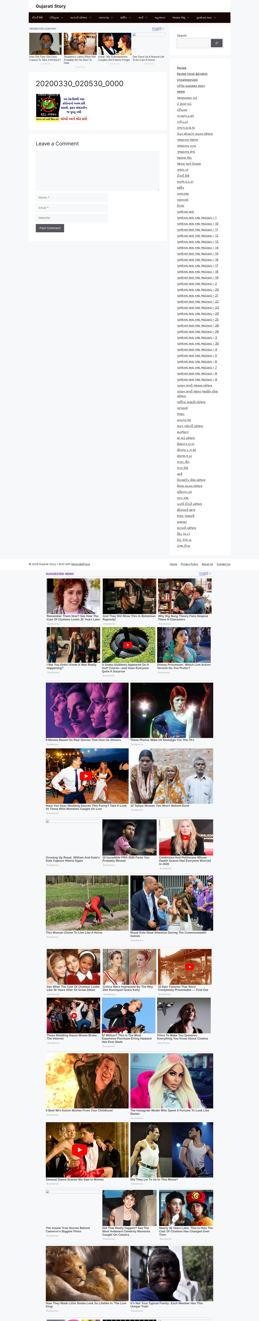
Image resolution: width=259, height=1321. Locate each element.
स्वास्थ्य (181, 92)
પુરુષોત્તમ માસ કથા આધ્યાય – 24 (198, 313)
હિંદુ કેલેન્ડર (184, 540)
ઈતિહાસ (54, 17)
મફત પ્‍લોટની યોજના (190, 426)
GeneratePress (80, 564)
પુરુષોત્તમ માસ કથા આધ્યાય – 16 (197, 259)
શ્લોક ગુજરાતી (186, 516)
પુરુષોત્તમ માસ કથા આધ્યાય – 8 (197, 373)
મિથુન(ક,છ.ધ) (185, 444)
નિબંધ (180, 205)
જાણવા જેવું (178, 17)
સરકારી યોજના (78, 17)
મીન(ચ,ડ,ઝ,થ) (186, 450)
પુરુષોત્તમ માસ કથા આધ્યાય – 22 (198, 301)
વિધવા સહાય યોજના (189, 486)
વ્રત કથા (182, 498)
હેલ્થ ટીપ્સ (183, 546)
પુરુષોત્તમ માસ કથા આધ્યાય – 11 (197, 229)
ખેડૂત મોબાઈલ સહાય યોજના (195, 134)
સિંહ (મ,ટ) (183, 534)
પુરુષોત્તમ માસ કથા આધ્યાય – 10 (197, 223)
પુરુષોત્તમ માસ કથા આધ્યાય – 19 (197, 277)
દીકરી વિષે (37, 17)
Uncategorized (187, 80)
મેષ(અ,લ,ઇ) (184, 456)
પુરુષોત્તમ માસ (204, 17)
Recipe (181, 68)
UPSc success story (191, 86)
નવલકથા (183, 193)
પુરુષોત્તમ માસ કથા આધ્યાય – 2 (197, 283)
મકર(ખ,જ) (184, 420)
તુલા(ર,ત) (182, 169)
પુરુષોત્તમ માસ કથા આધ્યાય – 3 (197, 337)
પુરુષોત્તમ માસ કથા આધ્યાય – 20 (198, 289)
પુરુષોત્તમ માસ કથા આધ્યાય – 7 (197, 367)
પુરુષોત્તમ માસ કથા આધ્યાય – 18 (197, 271)
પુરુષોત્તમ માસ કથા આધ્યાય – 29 (198, 331)
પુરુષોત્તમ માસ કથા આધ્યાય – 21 (197, 295)
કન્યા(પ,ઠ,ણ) (185, 116)
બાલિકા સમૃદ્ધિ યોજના (191, 402)
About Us (207, 564)
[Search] (217, 43)
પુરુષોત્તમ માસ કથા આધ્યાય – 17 (197, 265)
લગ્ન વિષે (182, 468)
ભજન (180, 414)
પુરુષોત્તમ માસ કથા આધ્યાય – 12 (197, 235)
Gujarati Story (51, 6)
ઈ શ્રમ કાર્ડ (184, 104)
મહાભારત (160, 17)
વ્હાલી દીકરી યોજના (189, 504)
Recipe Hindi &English (192, 74)
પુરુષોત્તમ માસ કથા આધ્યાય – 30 (198, 343)
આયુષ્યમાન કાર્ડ (187, 98)
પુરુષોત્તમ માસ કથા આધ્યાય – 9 (197, 379)
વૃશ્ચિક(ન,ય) (184, 492)
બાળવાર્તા (182, 408)
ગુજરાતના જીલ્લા (187, 140)
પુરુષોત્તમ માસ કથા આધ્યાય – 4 (197, 349)
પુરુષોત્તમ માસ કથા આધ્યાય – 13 (197, 241)
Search (182, 35)
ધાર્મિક (123, 17)
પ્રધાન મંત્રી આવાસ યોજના (194, 385)
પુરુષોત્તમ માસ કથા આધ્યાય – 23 (198, 307)
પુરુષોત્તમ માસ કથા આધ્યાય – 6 (197, 361)
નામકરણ (104, 17)
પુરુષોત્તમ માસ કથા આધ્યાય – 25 (198, 319)
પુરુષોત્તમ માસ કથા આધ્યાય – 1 (197, 217)
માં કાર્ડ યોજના (186, 438)
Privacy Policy (189, 564)
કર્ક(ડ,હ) (182, 122)
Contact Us (223, 564)
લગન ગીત (183, 462)
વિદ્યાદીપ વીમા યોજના (191, 480)
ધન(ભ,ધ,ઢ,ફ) (185, 181)
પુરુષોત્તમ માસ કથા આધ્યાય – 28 (198, 325)
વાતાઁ (140, 17)
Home (173, 564)
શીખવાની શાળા (186, 510)
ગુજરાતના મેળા (186, 152)
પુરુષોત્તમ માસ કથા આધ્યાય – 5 (197, 355)
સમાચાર (182, 522)
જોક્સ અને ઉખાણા (189, 163)
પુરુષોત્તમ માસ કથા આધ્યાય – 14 (197, 247)
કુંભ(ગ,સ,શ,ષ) (186, 128)
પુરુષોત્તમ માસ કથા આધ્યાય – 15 (197, 253)
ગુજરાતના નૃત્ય (186, 146)
